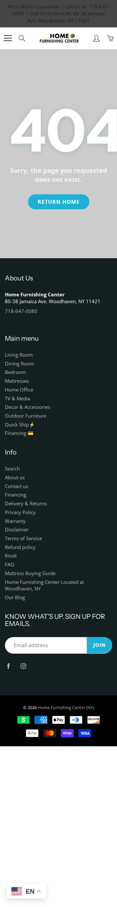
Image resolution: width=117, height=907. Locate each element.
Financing (15, 495)
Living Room (19, 355)
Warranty (15, 521)
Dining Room (19, 364)
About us (15, 477)
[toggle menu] (7, 38)
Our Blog (15, 597)
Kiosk (11, 556)
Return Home (59, 201)
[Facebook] (8, 666)
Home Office (19, 390)
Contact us (16, 486)
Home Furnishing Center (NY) (66, 707)
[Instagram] (23, 666)
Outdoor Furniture (25, 416)
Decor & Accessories (27, 407)
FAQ (9, 564)
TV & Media (17, 398)
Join (99, 645)
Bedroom (15, 372)
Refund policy (20, 547)
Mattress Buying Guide (30, 573)
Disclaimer (17, 530)
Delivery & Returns (26, 503)
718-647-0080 (21, 311)
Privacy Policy (20, 512)
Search (12, 469)
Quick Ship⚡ (20, 425)
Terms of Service (23, 538)
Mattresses (17, 381)
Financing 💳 (19, 433)
